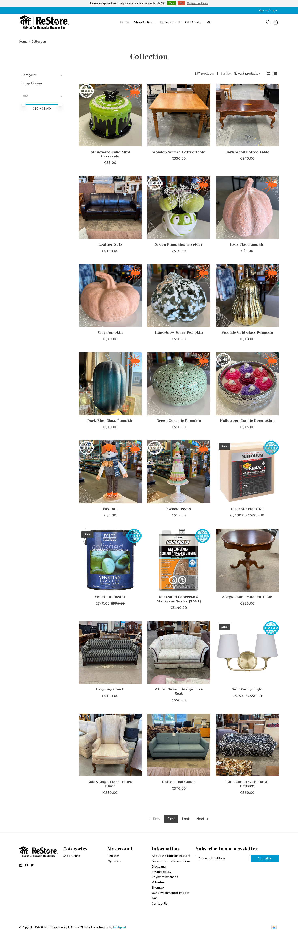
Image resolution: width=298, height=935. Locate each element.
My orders (114, 861)
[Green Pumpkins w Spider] (178, 207)
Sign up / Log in (268, 10)
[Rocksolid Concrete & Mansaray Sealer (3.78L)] (178, 560)
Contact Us (159, 903)
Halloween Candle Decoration (247, 421)
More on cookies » (197, 3)
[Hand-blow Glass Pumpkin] (178, 295)
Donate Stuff (170, 22)
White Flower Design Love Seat (178, 691)
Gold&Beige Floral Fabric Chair (110, 784)
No (181, 3)
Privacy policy (161, 872)
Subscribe (264, 858)
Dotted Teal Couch (179, 782)
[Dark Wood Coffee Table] (247, 115)
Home (124, 22)
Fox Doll (110, 509)
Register (113, 856)
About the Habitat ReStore (171, 856)
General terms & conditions (171, 861)
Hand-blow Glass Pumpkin (179, 332)
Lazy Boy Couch (110, 689)
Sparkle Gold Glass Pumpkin (247, 332)
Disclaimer (159, 866)
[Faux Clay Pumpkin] (247, 207)
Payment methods (165, 877)
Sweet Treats (178, 509)
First (171, 819)
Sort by (226, 73)
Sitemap (158, 887)
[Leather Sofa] (110, 207)
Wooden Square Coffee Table (178, 152)
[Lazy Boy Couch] (110, 652)
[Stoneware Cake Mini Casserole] (110, 115)
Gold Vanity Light (247, 689)
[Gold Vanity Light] (247, 652)
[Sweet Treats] (178, 471)
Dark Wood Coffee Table (247, 152)
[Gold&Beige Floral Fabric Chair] (110, 745)
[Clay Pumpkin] (110, 295)
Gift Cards (193, 22)
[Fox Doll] (110, 471)
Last (185, 819)
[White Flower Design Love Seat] (178, 652)
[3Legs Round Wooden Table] (247, 560)
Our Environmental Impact (170, 893)
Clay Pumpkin (110, 332)
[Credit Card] (274, 928)
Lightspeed (119, 927)
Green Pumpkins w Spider (179, 244)
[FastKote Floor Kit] (247, 471)
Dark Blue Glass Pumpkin (110, 421)
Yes (171, 3)
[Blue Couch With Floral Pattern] (247, 745)
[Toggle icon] (268, 22)
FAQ (209, 22)
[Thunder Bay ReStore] (44, 22)
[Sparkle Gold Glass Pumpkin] (247, 295)
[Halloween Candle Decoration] (247, 383)
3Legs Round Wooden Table (247, 597)
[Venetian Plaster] (110, 560)
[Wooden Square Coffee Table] (178, 115)
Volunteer (158, 882)
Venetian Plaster (110, 597)
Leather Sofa (110, 244)
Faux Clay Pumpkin (247, 244)
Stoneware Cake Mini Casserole (110, 154)
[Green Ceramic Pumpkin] (178, 383)
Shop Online (31, 83)
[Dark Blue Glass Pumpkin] (110, 383)
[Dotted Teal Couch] (178, 745)
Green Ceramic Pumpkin (178, 421)
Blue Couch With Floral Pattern (247, 784)
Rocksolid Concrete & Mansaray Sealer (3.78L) (179, 599)
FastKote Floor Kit (247, 509)
